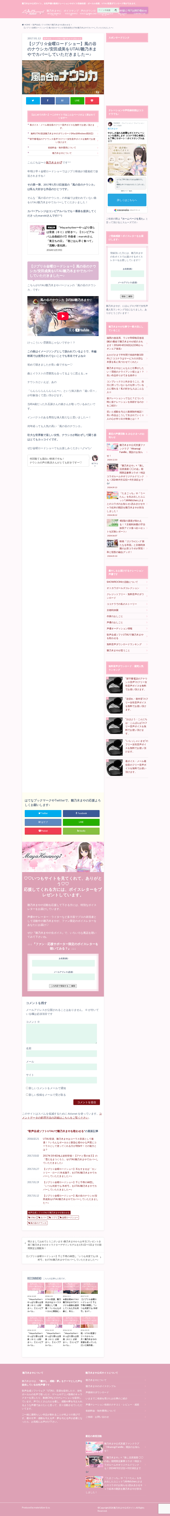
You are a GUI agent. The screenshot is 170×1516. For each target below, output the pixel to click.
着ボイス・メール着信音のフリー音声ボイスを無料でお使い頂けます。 (62, 126)
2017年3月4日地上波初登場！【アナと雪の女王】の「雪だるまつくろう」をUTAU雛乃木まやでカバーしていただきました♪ (70, 1159)
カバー (43, 1217)
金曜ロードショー (70, 1217)
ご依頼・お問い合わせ (97, 1416)
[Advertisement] (63, 628)
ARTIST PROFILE (54, 12)
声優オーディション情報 (119, 628)
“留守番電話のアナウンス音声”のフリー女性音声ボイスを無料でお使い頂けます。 (62, 140)
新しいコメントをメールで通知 (47, 1088)
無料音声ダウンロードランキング (124, 644)
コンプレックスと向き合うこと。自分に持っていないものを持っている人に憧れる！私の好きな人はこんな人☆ (125, 387)
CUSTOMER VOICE (105, 12)
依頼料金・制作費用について (62, 147)
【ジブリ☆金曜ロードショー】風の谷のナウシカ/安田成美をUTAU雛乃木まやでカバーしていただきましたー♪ (70, 1199)
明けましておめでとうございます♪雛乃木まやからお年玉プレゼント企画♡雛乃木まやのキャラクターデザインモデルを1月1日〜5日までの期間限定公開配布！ (64, 1245)
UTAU (33, 1217)
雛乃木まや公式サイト (124, 1507)
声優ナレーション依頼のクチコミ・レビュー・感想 (112, 1404)
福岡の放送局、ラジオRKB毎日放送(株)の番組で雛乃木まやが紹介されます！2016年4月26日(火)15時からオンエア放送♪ (125, 343)
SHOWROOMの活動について (122, 581)
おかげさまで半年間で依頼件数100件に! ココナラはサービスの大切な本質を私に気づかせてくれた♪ (125, 358)
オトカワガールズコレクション (123, 588)
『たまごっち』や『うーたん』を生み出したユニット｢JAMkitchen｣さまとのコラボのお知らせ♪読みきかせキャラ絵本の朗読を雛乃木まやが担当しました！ (126, 504)
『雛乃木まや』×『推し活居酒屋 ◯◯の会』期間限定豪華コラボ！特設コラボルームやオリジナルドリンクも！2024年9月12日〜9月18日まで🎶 (126, 476)
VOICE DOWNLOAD (88, 12)
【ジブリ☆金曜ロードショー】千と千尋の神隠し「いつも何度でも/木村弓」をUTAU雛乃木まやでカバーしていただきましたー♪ (70, 1186)
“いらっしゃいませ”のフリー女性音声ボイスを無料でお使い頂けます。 (136, 746)
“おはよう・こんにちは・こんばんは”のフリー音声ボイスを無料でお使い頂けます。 (136, 726)
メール (30, 1061)
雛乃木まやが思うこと (118, 650)
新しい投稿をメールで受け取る (47, 1094)
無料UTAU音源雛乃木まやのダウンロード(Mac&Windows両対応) (62, 133)
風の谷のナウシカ (38, 1223)
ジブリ (54, 1217)
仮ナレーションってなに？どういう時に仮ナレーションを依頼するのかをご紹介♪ (125, 402)
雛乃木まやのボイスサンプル (101, 1386)
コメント (33, 1021)
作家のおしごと (115, 616)
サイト (30, 1074)
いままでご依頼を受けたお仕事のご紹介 (107, 1398)
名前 (28, 1048)
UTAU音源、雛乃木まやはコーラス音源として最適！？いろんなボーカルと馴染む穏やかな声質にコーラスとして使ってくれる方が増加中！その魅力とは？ (69, 1144)
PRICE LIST (122, 12)
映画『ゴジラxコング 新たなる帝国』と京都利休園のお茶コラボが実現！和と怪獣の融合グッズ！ (126, 548)
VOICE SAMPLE (71, 12)
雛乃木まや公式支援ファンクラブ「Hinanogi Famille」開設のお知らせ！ (126, 452)
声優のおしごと (115, 622)
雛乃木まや (52, 162)
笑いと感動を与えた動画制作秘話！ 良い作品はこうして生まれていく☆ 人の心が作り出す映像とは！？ (126, 415)
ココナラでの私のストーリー (122, 603)
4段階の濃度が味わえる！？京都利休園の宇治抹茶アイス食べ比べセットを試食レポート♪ (126, 528)
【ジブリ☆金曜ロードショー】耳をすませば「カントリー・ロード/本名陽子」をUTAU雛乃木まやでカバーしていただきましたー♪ (70, 1172)
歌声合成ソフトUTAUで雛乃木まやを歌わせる (56, 1131)
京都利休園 (112, 610)
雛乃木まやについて (62, 153)
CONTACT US (139, 11)
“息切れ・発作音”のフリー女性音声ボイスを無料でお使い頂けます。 (136, 704)
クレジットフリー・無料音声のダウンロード (125, 596)
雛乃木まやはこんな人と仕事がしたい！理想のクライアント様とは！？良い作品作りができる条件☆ (125, 372)
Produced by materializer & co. (36, 1507)
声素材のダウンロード (97, 1392)
